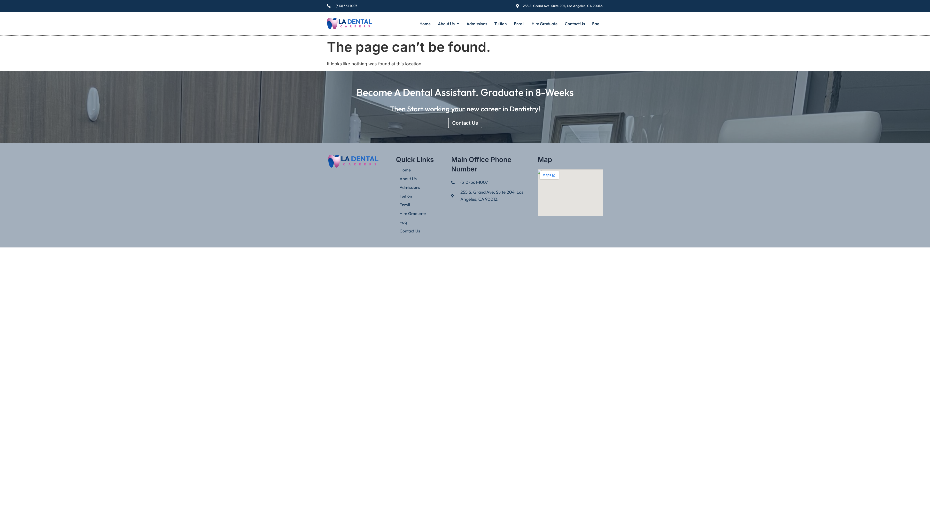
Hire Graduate (545, 23)
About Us (446, 23)
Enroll (519, 23)
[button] (448, 23)
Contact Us (575, 23)
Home (425, 23)
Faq (595, 23)
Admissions (476, 23)
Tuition (500, 23)
